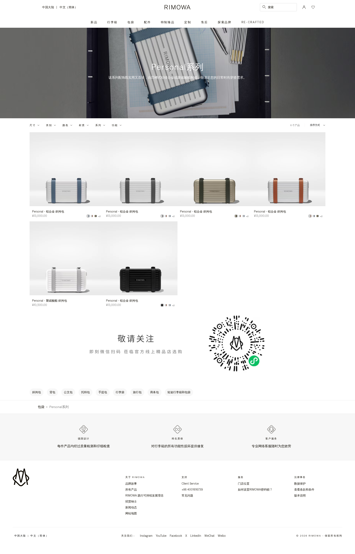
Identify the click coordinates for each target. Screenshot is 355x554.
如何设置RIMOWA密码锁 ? (255, 489)
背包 (52, 392)
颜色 (65, 125)
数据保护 (300, 483)
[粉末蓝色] (88, 216)
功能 (115, 125)
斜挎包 (36, 392)
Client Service (190, 483)
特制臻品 (168, 22)
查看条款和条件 (304, 489)
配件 (147, 22)
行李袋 (120, 392)
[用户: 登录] (304, 7)
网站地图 (131, 513)
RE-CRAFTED (253, 22)
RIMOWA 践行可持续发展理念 (144, 495)
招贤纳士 (131, 501)
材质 (82, 125)
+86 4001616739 (192, 489)
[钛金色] (96, 216)
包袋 (130, 22)
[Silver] (92, 216)
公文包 (68, 392)
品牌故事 (131, 483)
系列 (98, 125)
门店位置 (243, 483)
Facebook (176, 536)
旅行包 (137, 392)
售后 (204, 22)
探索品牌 (225, 22)
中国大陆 (49, 7)
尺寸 (33, 125)
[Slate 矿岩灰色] (162, 216)
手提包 (102, 392)
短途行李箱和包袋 (178, 392)
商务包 (154, 392)
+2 (99, 216)
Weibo (222, 536)
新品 (94, 22)
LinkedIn (195, 536)
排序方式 (315, 125)
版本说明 (300, 495)
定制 (187, 22)
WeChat (209, 535)
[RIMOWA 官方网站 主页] (177, 7)
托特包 (85, 392)
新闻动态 (131, 507)
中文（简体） (68, 7)
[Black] (162, 305)
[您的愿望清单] (312, 7)
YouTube (161, 536)
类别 (49, 125)
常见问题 (187, 495)
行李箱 (112, 22)
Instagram (146, 536)
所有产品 (131, 489)
